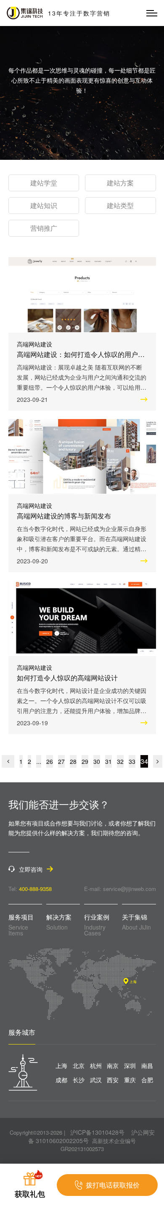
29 (85, 761)
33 (132, 761)
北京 (79, 1065)
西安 (113, 1080)
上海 (61, 1065)
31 (108, 761)
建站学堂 (43, 183)
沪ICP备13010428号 (97, 1132)
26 (49, 761)
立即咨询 (30, 869)
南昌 (147, 1065)
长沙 (79, 1080)
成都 (61, 1080)
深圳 (130, 1065)
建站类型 (120, 205)
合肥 (147, 1080)
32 (120, 761)
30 (96, 761)
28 (73, 761)
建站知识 (43, 205)
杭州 (96, 1065)
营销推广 (43, 228)
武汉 (96, 1080)
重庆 (130, 1080)
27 (61, 761)
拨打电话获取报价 (113, 1185)
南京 (113, 1065)
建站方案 (120, 183)
